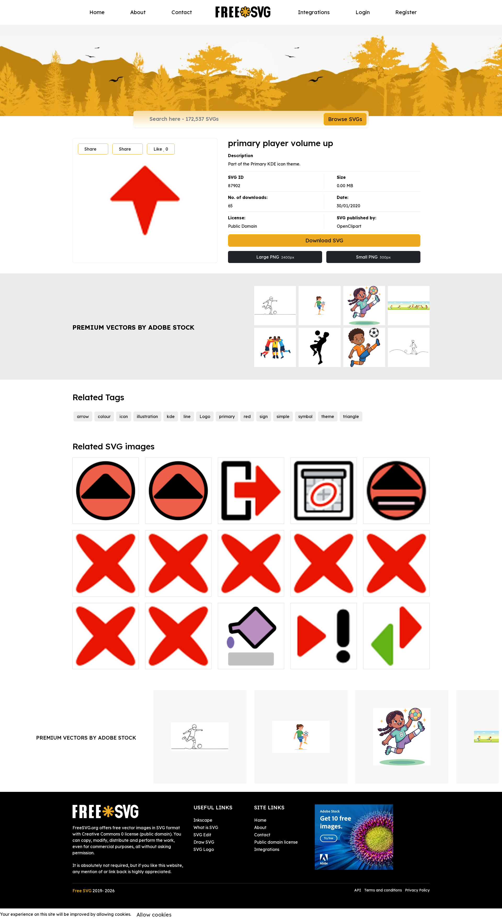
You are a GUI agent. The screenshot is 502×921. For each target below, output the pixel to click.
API (358, 890)
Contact (182, 12)
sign (264, 416)
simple (283, 416)
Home (97, 12)
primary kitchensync (389, 662)
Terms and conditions (383, 890)
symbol (305, 416)
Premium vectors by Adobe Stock (133, 327)
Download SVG (324, 240)
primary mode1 (239, 516)
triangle (351, 416)
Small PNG (373, 257)
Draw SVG (203, 842)
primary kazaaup (168, 516)
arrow (83, 416)
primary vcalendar (315, 516)
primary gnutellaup (97, 516)
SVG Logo (203, 849)
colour (104, 416)
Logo (204, 416)
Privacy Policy (417, 890)
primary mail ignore (243, 589)
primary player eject (389, 516)
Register (406, 12)
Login (363, 12)
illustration (147, 416)
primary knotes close (171, 589)
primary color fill (240, 662)
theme (327, 416)
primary (227, 416)
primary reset (91, 662)
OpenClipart (349, 226)
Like (160, 149)
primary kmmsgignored (101, 589)
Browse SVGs (345, 119)
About (138, 12)
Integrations (314, 12)
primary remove (385, 589)
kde (171, 416)
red (247, 416)
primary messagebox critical (324, 586)
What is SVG (205, 827)
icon (123, 416)
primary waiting (167, 662)
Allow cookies (154, 914)
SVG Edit (202, 834)
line (187, 416)
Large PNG (275, 257)
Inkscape (202, 820)
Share (90, 149)
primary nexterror (314, 662)
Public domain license (276, 842)
